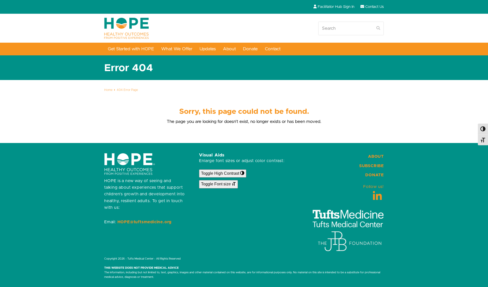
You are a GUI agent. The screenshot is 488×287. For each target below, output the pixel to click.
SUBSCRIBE (371, 166)
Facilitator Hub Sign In (336, 7)
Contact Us (374, 7)
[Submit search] (378, 28)
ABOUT (376, 156)
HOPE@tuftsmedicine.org (144, 222)
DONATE (374, 175)
